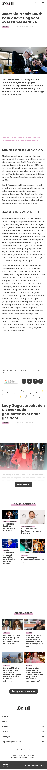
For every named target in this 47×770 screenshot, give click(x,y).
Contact (32, 757)
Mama (5, 716)
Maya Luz (30, 26)
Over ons (22, 755)
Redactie (15, 755)
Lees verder (23, 484)
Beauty (5, 721)
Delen (24, 381)
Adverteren (31, 755)
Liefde (5, 731)
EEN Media (40, 765)
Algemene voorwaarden (19, 757)
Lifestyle (6, 736)
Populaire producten (11, 742)
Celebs (5, 27)
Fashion (5, 726)
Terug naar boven (22, 691)
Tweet (29, 381)
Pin (35, 381)
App (40, 381)
